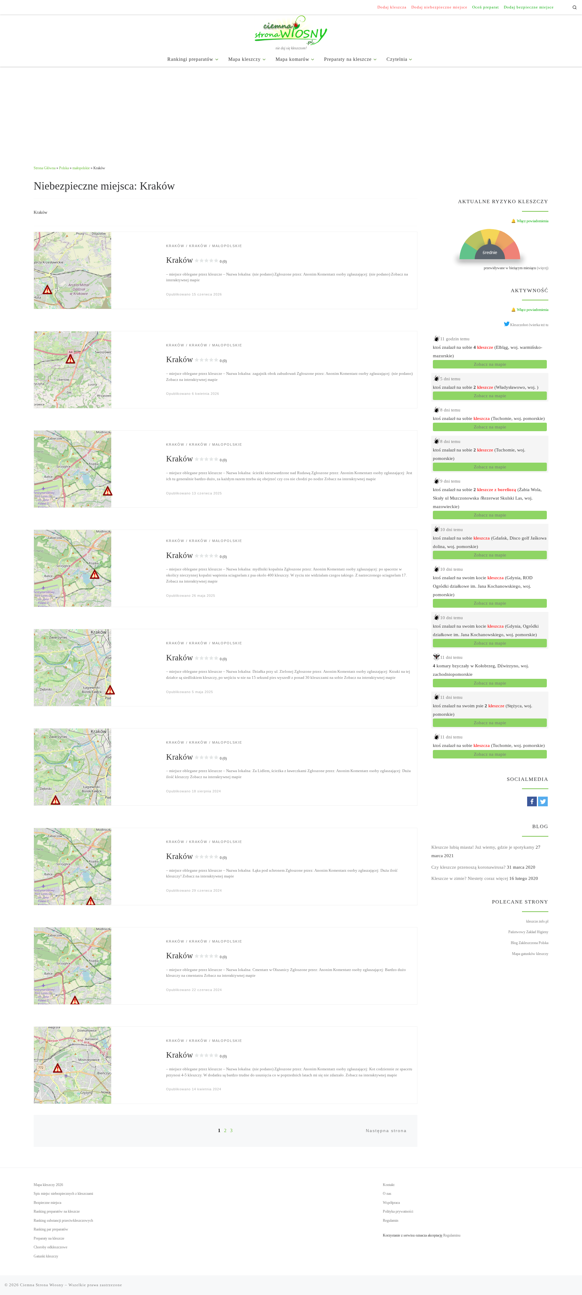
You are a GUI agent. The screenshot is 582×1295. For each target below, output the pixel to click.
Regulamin (390, 1220)
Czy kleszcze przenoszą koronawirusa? (468, 867)
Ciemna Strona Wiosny (42, 1285)
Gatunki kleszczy (46, 1256)
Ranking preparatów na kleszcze (57, 1211)
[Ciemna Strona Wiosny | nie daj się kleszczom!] (291, 29)
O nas (387, 1193)
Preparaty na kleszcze (49, 1238)
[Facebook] (532, 801)
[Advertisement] (291, 112)
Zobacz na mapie (490, 364)
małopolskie (81, 168)
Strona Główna (44, 168)
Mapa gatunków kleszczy (530, 954)
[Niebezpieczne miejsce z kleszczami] (72, 269)
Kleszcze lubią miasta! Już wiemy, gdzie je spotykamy (482, 847)
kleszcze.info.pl (537, 921)
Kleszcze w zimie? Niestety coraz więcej (469, 878)
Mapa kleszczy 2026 (48, 1185)
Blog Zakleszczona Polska (529, 943)
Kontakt (388, 1185)
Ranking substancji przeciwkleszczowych (63, 1220)
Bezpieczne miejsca (47, 1203)
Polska (64, 168)
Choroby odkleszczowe (50, 1247)
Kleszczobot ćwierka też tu (529, 325)
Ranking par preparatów (51, 1229)
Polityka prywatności (398, 1211)
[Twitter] (543, 801)
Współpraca (391, 1203)
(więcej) (542, 268)
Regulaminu (451, 1235)
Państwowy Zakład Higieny (528, 932)
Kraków (196, 260)
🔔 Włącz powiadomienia (529, 221)
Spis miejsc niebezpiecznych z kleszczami (63, 1193)
